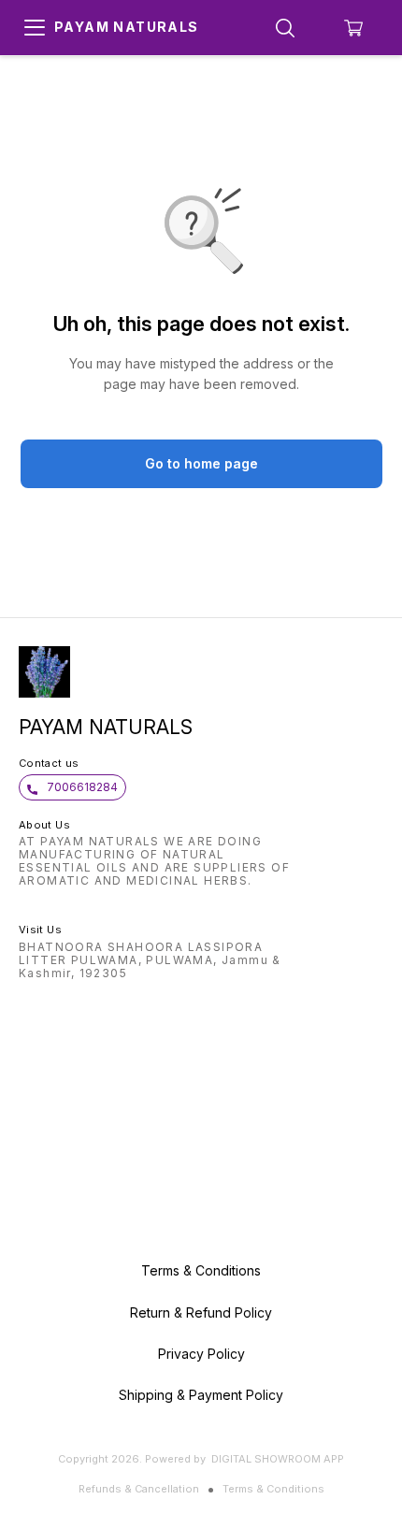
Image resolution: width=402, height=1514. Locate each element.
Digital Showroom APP (277, 1458)
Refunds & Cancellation (139, 1488)
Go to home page (201, 463)
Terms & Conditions (273, 1488)
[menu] (34, 28)
